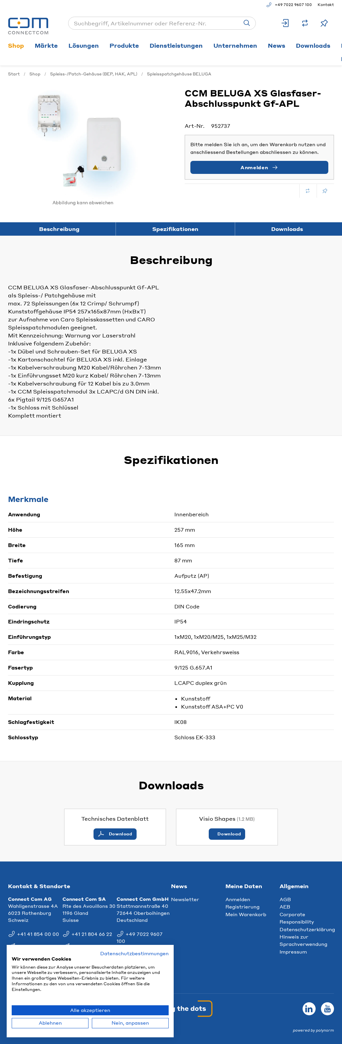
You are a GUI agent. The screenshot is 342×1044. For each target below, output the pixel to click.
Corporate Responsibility (297, 918)
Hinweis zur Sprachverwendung (303, 940)
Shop (16, 45)
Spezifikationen (175, 228)
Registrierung (242, 906)
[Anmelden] (285, 23)
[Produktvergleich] (305, 23)
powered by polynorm (313, 1030)
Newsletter (185, 899)
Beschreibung (59, 228)
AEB (285, 906)
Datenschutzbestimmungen (134, 953)
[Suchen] (247, 23)
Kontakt (326, 4)
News (276, 45)
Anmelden (237, 899)
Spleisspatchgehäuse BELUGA (179, 73)
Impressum (293, 952)
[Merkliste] (324, 23)
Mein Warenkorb (245, 914)
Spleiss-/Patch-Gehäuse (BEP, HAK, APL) (93, 73)
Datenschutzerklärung (307, 929)
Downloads (313, 45)
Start (14, 73)
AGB (285, 899)
